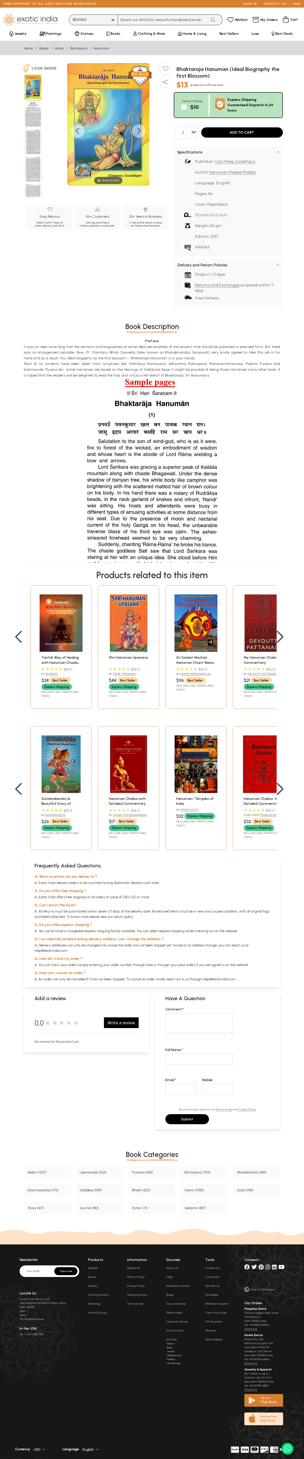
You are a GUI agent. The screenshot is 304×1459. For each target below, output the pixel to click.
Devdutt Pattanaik (262, 673)
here (149, 965)
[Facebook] (247, 1268)
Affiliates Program (217, 1303)
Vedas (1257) (36, 1172)
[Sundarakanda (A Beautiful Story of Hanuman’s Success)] (61, 792)
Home (28, 48)
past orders (186, 965)
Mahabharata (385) (251, 1172)
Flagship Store (255, 1308)
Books (43, 48)
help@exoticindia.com (50, 950)
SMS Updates (213, 1339)
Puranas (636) (142, 1172)
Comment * (174, 1009)
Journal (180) (89, 1208)
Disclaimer (133, 1268)
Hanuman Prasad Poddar (232, 172)
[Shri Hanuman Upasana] (128, 650)
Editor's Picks (174, 1330)
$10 (194, 107)
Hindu (59, 48)
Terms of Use (224, 1109)
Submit (187, 1119)
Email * (170, 1080)
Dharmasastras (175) (43, 1190)
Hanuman (101, 48)
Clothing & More (98, 1294)
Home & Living (97, 1312)
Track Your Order (216, 1312)
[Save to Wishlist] (165, 70)
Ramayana (78, 48)
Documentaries (176, 1303)
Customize (212, 1277)
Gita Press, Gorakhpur (235, 161)
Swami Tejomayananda (129, 815)
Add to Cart (242, 132)
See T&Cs (58, 225)
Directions (250, 1329)
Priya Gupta (189, 809)
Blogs (169, 1294)
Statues (93, 1268)
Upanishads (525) (93, 1172)
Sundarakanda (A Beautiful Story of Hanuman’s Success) (58, 804)
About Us (172, 1268)
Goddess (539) (90, 1190)
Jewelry (92, 1285)
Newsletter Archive (178, 1285)
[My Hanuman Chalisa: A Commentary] (263, 650)
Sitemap (210, 1330)
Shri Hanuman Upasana (128, 657)
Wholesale (211, 1294)
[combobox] (162, 19)
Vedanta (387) (195, 1208)
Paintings (94, 1303)
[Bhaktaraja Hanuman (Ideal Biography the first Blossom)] (33, 88)
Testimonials (174, 1312)
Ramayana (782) (197, 1172)
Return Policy (135, 1277)
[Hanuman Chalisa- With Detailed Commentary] (263, 792)
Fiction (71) (140, 1208)
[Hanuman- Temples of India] (195, 792)
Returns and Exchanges (217, 285)
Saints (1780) (194, 1190)
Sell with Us (212, 1285)
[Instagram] (267, 1268)
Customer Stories (177, 1321)
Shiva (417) (35, 1208)
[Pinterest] (261, 1268)
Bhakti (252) (141, 1190)
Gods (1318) (245, 1190)
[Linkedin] (274, 1268)
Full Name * (174, 1050)
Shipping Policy (137, 1294)
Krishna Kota (55, 815)
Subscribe (66, 1271)
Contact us (275, 3)
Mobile (207, 1080)
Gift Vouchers (213, 1321)
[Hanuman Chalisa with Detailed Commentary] (128, 792)
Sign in (250, 3)
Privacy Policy (247, 1109)
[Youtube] (281, 1268)
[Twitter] (254, 1268)
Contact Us (212, 1268)
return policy (123, 917)
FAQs (169, 1277)
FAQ (296, 3)
